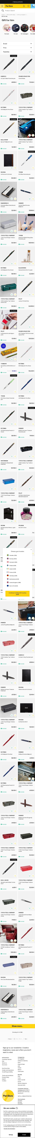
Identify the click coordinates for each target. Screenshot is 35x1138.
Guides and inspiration (8, 1070)
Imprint (4, 1079)
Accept (24, 1134)
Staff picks (21, 1071)
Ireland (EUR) (12, 569)
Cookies (4, 1080)
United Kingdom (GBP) (15, 582)
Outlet (19, 1067)
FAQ (3, 1061)
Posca (19, 1081)
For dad (16, 34)
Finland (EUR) (12, 565)
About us (4, 1063)
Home (3, 14)
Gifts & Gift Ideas (11, 14)
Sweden (20, 1100)
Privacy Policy (5, 1077)
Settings (11, 1134)
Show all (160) (21, 1085)
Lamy (19, 1078)
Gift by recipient (21, 14)
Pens (19, 1062)
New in (19, 1069)
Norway (20, 1102)
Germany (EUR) (13, 575)
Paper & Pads (21, 1064)
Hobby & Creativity (23, 1060)
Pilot (19, 1076)
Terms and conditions (7, 1075)
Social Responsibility (7, 1072)
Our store (4, 1064)
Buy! (31, 199)
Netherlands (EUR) (14, 579)
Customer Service (6, 1059)
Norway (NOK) (13, 558)
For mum (7, 34)
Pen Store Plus (6, 1068)
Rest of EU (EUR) (13, 586)
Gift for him (4, 16)
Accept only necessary (9, 1128)
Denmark (20, 1103)
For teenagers (24, 34)
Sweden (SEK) (13, 555)
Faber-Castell (21, 1079)
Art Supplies (21, 1059)
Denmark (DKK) (13, 562)
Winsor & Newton (22, 1083)
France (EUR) (12, 572)
